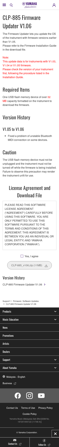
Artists (6, 344)
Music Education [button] (11, 319)
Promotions (8, 336)
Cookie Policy (30, 413)
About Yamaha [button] (10, 368)
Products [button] (7, 311)
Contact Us (12, 407)
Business (7, 383)
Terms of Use (28, 407)
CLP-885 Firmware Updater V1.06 (22, 284)
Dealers (6, 352)
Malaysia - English (15, 376)
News (5, 327)
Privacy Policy (45, 407)
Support (6, 301)
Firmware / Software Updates (26, 301)
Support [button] (6, 360)
